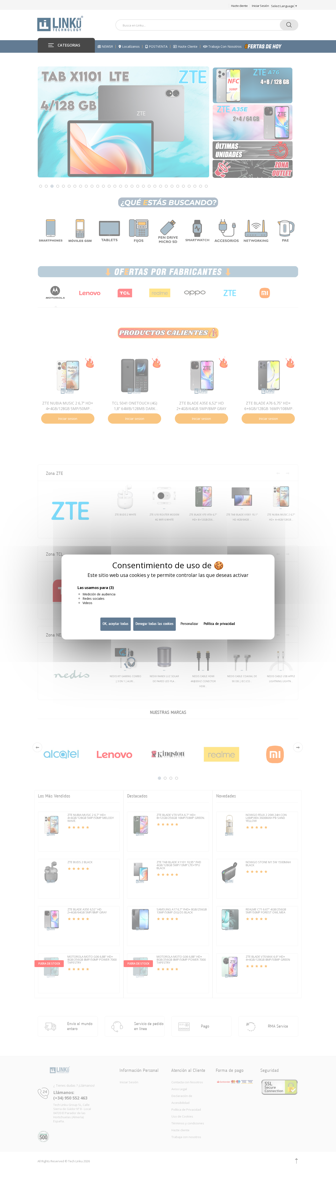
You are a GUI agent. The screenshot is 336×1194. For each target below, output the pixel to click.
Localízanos (130, 46)
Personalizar (189, 624)
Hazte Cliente (187, 46)
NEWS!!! (107, 46)
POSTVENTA (158, 46)
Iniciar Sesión (260, 6)
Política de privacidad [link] (219, 624)
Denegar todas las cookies (154, 624)
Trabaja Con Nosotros (224, 46)
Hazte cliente (239, 6)
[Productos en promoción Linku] (268, 46)
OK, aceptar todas (115, 624)
